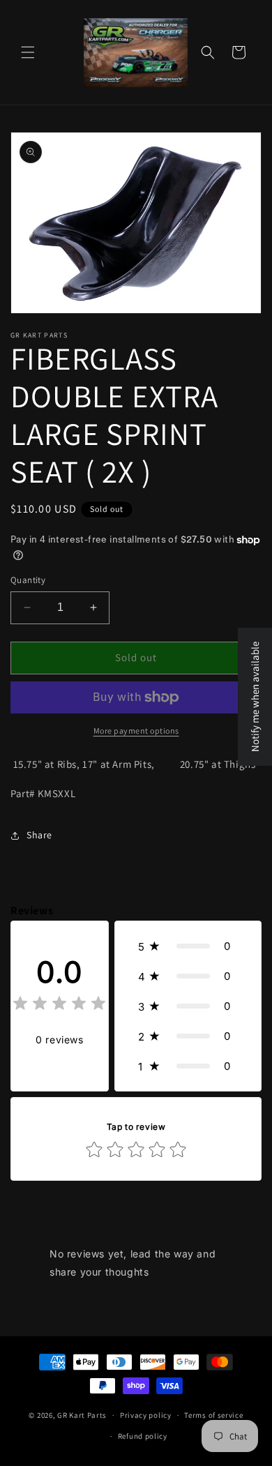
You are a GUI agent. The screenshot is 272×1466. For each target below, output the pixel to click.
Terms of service (213, 1415)
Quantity (27, 580)
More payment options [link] (136, 730)
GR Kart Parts (82, 1415)
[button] (28, 52)
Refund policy (142, 1436)
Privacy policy (146, 1415)
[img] (59, 1005)
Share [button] (39, 835)
